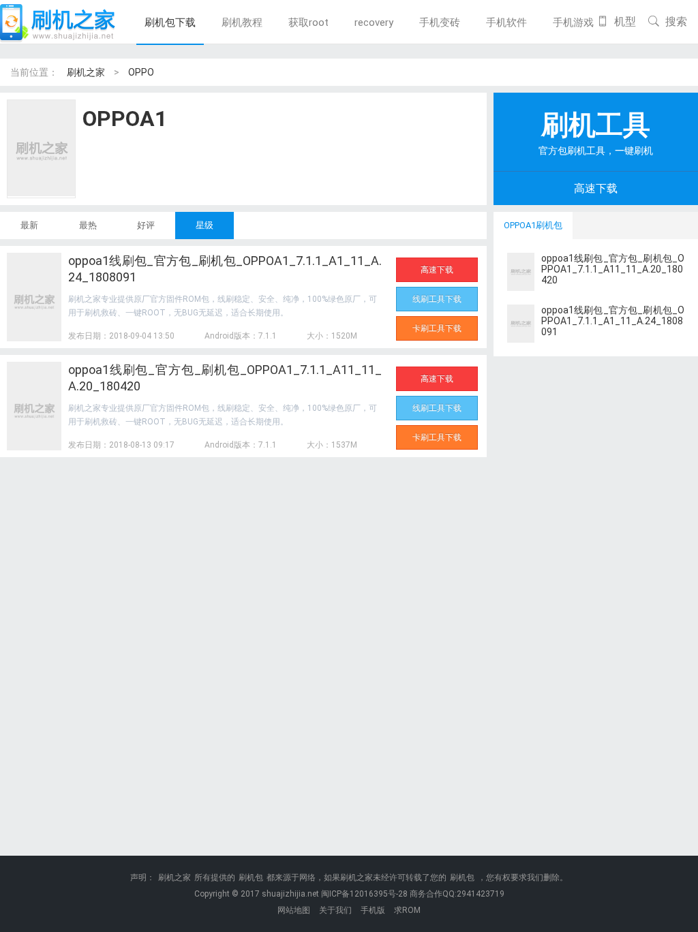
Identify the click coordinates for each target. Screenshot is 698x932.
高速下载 (437, 270)
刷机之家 (86, 72)
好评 (146, 225)
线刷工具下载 (436, 299)
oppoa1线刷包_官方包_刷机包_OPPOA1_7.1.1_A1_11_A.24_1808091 (225, 268)
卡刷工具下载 (436, 328)
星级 (204, 225)
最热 (88, 225)
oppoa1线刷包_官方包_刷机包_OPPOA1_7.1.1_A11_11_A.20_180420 (225, 377)
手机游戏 (573, 22)
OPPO (141, 72)
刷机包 (251, 877)
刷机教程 (242, 22)
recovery (373, 22)
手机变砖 (439, 22)
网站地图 (293, 910)
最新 (29, 225)
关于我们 (335, 910)
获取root (308, 22)
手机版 (373, 910)
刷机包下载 (170, 22)
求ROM (407, 910)
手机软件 (506, 22)
